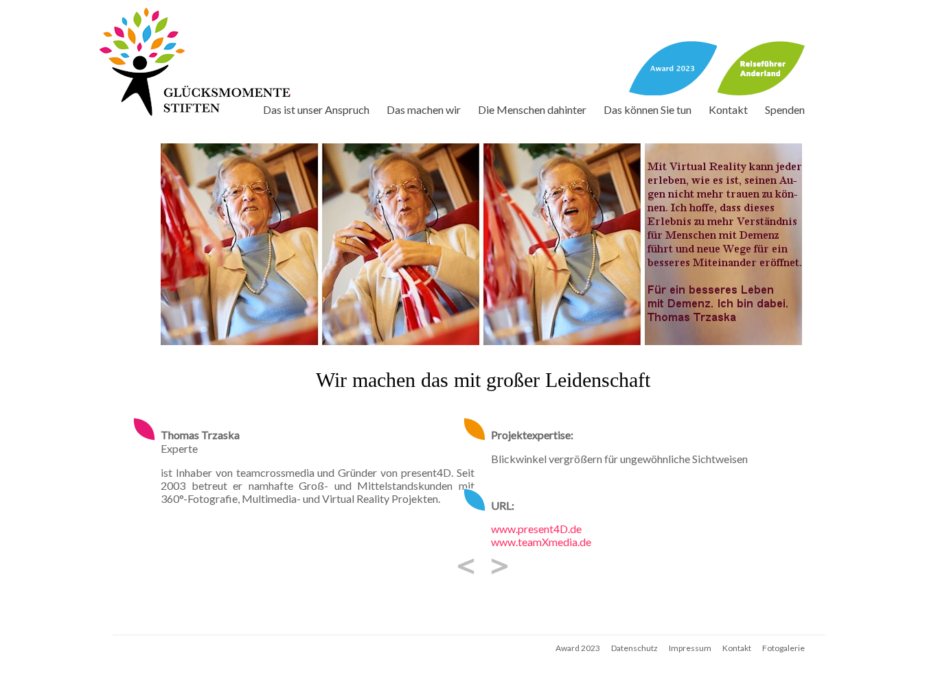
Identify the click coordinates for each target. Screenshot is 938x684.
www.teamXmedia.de (541, 541)
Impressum (690, 648)
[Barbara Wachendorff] (499, 564)
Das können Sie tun (647, 109)
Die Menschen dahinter (532, 109)
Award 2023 (578, 648)
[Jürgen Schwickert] (465, 564)
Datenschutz (634, 648)
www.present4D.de (536, 528)
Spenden (785, 109)
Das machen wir (424, 109)
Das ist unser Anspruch (316, 109)
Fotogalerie (783, 648)
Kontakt (728, 109)
